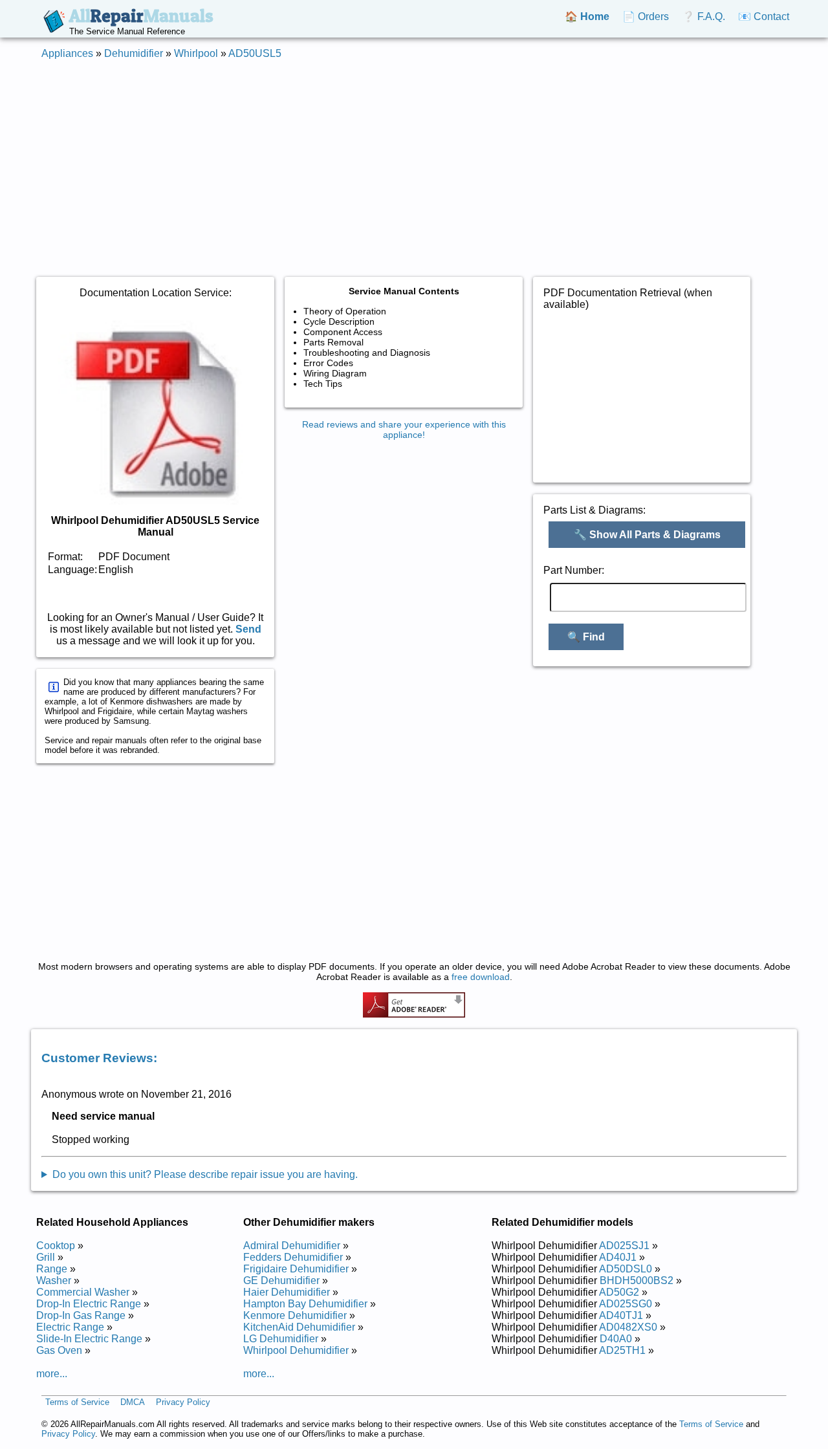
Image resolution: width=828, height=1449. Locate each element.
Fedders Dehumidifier (293, 1257)
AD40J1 (618, 1257)
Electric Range (70, 1327)
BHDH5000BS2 (636, 1280)
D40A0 (616, 1338)
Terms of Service (77, 1402)
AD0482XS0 (628, 1327)
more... (51, 1373)
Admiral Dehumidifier (291, 1245)
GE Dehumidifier (281, 1280)
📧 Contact (763, 16)
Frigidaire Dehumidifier (296, 1268)
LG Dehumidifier (280, 1338)
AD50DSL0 (625, 1268)
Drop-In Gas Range (80, 1315)
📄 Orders (645, 16)
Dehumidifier (133, 53)
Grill (45, 1257)
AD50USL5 (254, 53)
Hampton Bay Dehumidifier (305, 1303)
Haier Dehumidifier (286, 1292)
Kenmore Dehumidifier (295, 1315)
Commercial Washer (82, 1292)
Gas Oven (59, 1350)
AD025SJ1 (624, 1245)
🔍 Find (586, 636)
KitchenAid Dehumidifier (299, 1327)
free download (481, 977)
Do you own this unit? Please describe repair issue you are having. (205, 1174)
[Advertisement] (414, 160)
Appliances (67, 53)
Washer (53, 1280)
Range (51, 1268)
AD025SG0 (625, 1303)
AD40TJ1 (621, 1315)
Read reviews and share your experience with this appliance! (404, 429)
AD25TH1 (622, 1350)
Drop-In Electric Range (88, 1303)
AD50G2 (619, 1292)
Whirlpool (196, 53)
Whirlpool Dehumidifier (296, 1350)
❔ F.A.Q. (703, 16)
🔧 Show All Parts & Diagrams (647, 534)
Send (248, 629)
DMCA (132, 1402)
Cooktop (55, 1245)
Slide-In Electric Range (89, 1338)
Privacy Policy (183, 1402)
